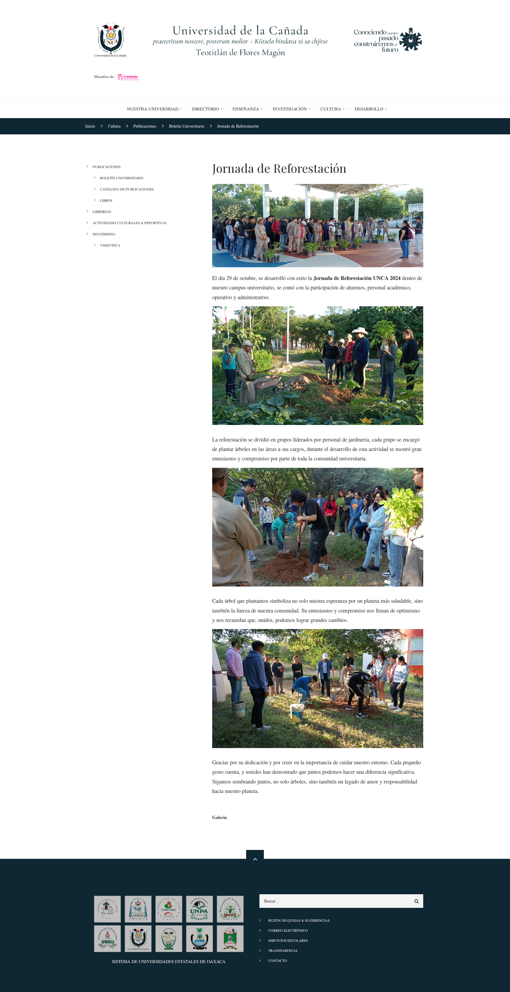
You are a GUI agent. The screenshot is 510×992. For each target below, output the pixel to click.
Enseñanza (246, 109)
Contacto (277, 960)
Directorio (205, 109)
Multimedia (104, 234)
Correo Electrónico (288, 930)
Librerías (102, 211)
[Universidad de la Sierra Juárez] (107, 938)
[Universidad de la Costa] (199, 938)
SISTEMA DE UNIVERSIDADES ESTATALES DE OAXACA (168, 961)
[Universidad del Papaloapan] (199, 908)
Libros (106, 200)
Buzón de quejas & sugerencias (299, 920)
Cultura (331, 109)
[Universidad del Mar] (138, 908)
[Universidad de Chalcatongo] (230, 938)
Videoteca (110, 245)
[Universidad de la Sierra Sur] (230, 908)
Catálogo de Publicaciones (127, 189)
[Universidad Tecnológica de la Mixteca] (107, 908)
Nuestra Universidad (153, 109)
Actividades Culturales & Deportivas (129, 222)
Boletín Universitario (121, 177)
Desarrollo (369, 109)
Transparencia (283, 950)
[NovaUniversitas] (169, 938)
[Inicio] (255, 39)
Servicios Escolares (288, 940)
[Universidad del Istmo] (169, 908)
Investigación (290, 109)
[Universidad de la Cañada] (138, 938)
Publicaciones (107, 166)
